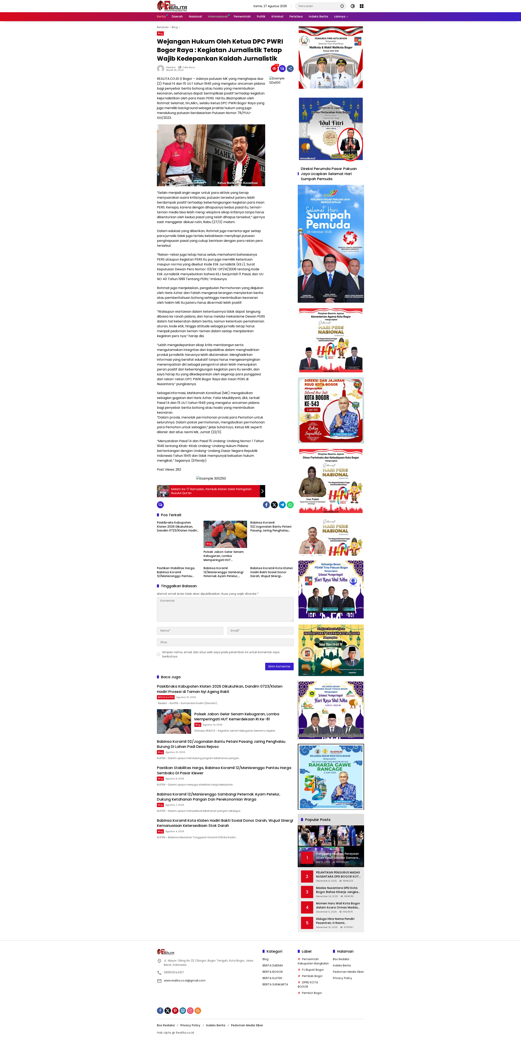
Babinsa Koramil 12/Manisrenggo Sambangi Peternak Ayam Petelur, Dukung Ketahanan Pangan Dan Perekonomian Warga (224, 572)
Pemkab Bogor (312, 976)
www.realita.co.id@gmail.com (185, 980)
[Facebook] (266, 504)
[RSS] (198, 1010)
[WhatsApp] (290, 504)
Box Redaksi (341, 959)
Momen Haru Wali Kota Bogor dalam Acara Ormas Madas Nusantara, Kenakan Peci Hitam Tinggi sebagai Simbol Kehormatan (338, 905)
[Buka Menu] (361, 6)
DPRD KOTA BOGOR (308, 984)
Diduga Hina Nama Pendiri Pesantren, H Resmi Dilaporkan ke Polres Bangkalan (335, 921)
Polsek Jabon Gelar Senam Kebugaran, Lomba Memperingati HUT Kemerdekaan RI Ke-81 (224, 556)
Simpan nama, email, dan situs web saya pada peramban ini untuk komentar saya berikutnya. (220, 654)
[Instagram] (190, 1010)
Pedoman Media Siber (348, 972)
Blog (160, 33)
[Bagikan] (290, 68)
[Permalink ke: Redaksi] (161, 68)
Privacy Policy (342, 978)
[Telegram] (282, 504)
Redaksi (171, 67)
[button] (342, 6)
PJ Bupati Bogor (313, 970)
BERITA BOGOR (273, 972)
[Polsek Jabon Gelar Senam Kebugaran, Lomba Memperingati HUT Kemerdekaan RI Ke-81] (225, 534)
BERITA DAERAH (273, 965)
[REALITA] (172, 6)
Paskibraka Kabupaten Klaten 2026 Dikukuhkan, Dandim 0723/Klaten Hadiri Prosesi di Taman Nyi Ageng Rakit (177, 527)
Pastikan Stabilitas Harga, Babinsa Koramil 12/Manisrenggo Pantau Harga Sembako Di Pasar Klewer (176, 572)
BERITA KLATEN (166, 697)
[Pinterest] (175, 1010)
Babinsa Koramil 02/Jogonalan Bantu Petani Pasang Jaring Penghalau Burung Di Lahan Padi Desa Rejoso (270, 527)
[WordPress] (183, 1010)
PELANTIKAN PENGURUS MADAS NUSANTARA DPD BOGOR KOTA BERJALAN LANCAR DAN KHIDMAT (338, 875)
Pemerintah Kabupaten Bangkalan (313, 961)
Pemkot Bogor (312, 993)
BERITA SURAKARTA (275, 984)
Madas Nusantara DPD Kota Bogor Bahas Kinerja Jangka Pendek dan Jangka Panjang (337, 890)
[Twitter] (274, 504)
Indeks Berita (342, 965)
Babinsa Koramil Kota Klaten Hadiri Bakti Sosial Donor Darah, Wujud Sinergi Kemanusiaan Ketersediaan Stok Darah (271, 572)
